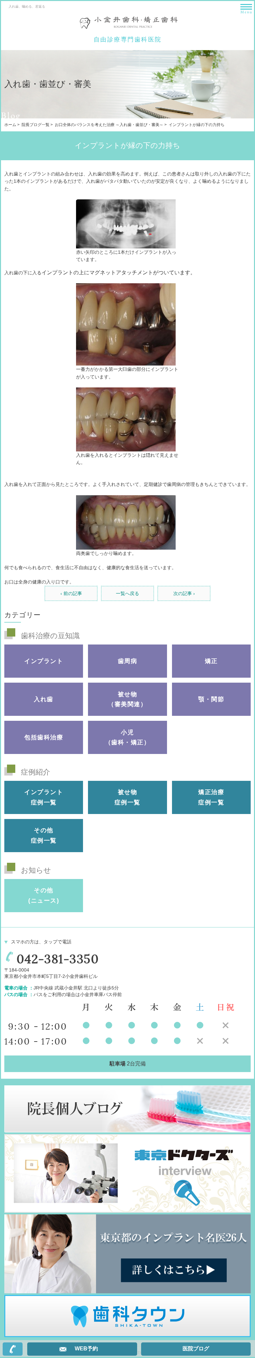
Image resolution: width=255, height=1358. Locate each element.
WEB (86, 1348)
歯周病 (127, 661)
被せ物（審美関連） (127, 699)
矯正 (211, 661)
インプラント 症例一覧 (43, 797)
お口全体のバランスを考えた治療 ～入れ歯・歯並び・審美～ (109, 124)
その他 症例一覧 (44, 835)
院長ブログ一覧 (35, 124)
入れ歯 (43, 699)
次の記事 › (184, 593)
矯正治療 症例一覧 (211, 797)
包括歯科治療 (43, 737)
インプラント (43, 661)
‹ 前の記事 (71, 593)
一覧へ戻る (127, 593)
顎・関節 (211, 699)
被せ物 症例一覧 (127, 797)
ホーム (10, 124)
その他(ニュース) (43, 895)
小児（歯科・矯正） (127, 737)
